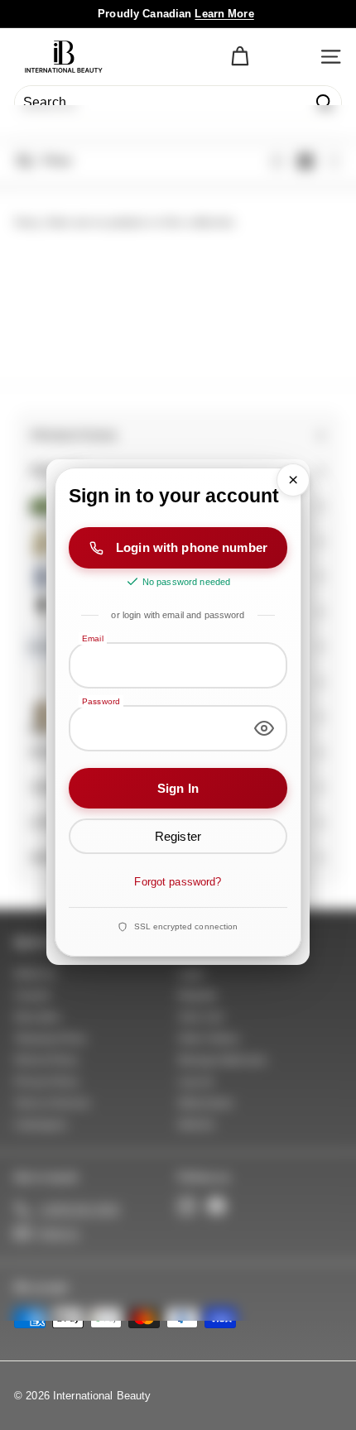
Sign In (178, 788)
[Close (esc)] (293, 480)
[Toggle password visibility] (264, 728)
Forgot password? (177, 882)
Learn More (224, 13)
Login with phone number (191, 548)
